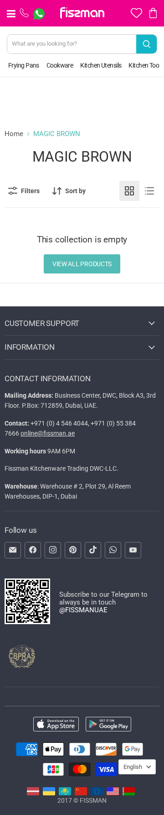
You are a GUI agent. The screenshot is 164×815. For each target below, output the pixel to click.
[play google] (108, 725)
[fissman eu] (97, 793)
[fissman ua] (49, 793)
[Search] (146, 44)
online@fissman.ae (47, 433)
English (132, 766)
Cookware (59, 65)
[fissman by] (129, 793)
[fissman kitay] (81, 793)
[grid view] (129, 191)
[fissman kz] (65, 793)
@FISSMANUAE (83, 610)
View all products (82, 264)
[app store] (56, 725)
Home (14, 134)
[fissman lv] (33, 793)
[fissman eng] (113, 793)
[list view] (149, 191)
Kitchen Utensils (100, 65)
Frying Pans (23, 65)
